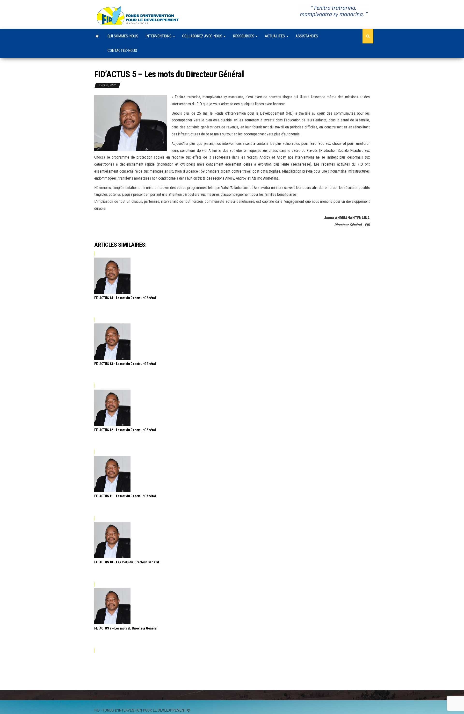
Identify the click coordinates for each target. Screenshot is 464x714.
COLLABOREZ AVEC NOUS (202, 36)
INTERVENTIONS (159, 36)
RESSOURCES (244, 36)
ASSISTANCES (307, 36)
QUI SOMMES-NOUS (123, 36)
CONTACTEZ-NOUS (122, 50)
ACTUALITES (275, 36)
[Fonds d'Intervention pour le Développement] (97, 36)
